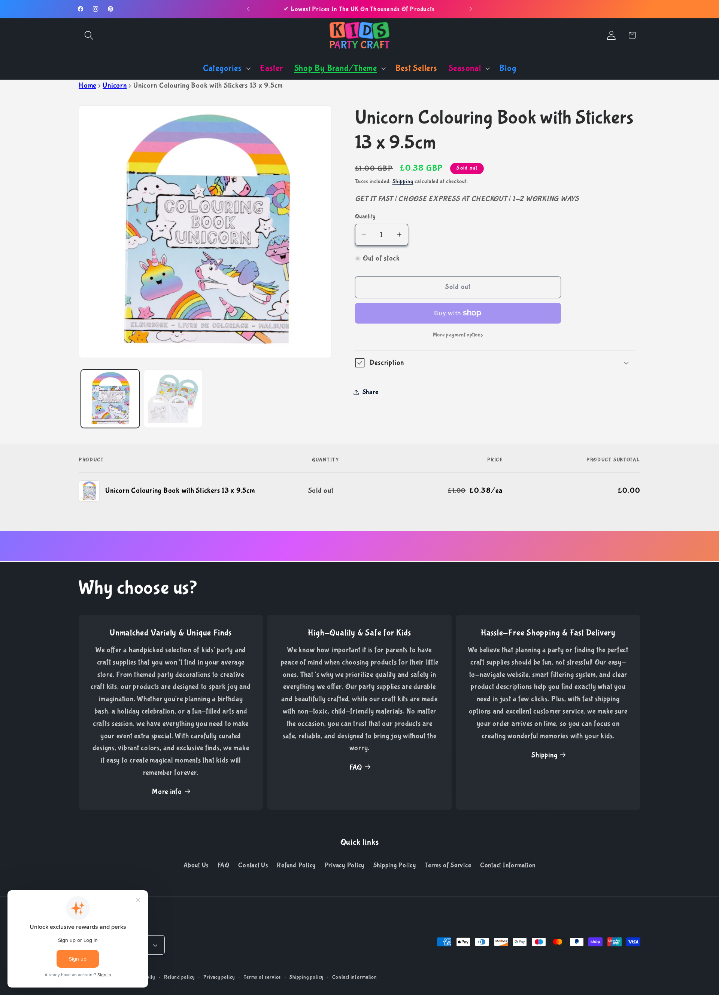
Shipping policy (306, 977)
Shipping (402, 181)
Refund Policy (296, 865)
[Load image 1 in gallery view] (110, 399)
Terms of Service (448, 865)
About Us (196, 865)
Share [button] (370, 392)
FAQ (355, 767)
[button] (89, 35)
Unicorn (115, 85)
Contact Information (508, 865)
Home (87, 85)
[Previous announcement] (248, 9)
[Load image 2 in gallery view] (173, 399)
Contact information (354, 977)
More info (167, 791)
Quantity (365, 216)
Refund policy (179, 977)
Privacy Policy (345, 865)
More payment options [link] (458, 334)
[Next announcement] (470, 9)
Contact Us (253, 865)
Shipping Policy (394, 865)
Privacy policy (218, 977)
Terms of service (262, 977)
